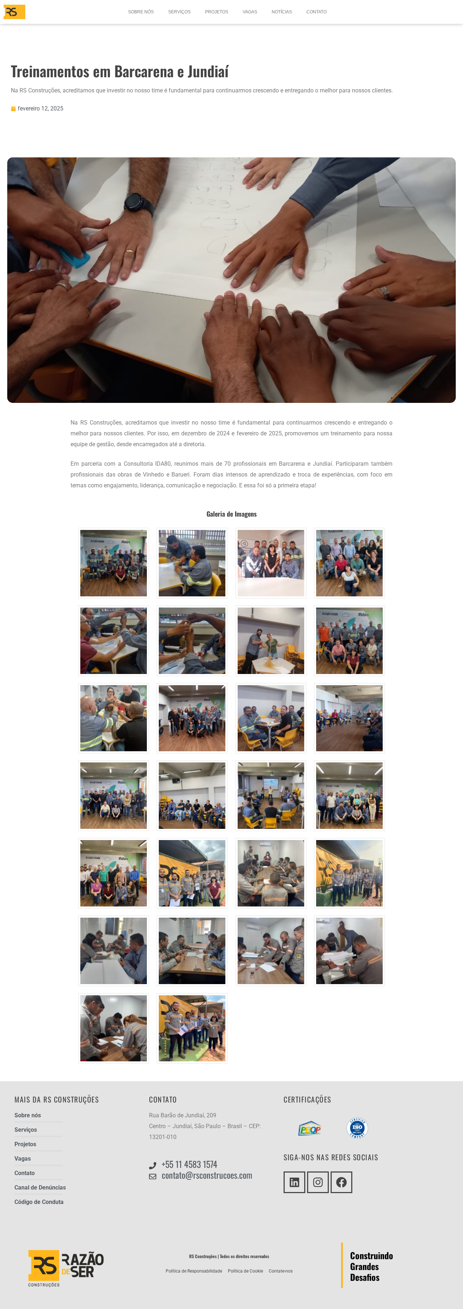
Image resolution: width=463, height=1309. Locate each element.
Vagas (250, 11)
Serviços (179, 11)
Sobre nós (141, 11)
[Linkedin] (294, 1182)
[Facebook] (341, 1182)
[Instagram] (318, 1182)
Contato (316, 11)
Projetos (216, 11)
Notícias (282, 11)
